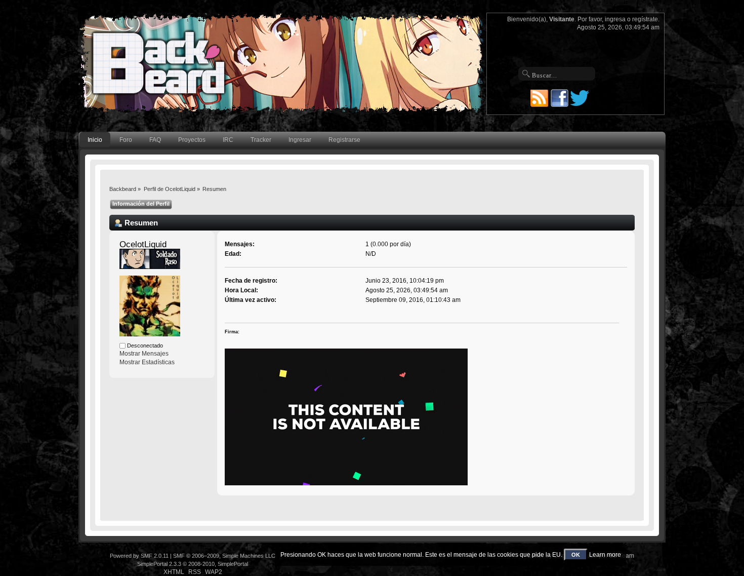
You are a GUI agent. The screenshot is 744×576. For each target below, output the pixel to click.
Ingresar (299, 139)
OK (575, 555)
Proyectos (191, 139)
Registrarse (344, 139)
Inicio (95, 139)
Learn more (605, 554)
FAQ (155, 139)
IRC (228, 139)
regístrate (645, 19)
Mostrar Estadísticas (147, 362)
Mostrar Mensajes (144, 353)
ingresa (615, 19)
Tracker (261, 139)
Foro (125, 139)
